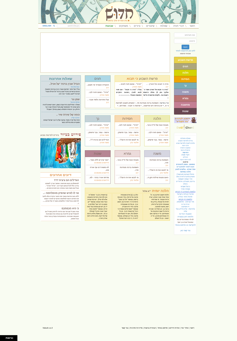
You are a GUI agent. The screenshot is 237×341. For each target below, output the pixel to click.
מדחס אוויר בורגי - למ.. (99, 177)
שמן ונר (75, 99)
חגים (185, 66)
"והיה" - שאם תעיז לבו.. (98, 92)
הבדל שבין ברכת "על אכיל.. (64, 83)
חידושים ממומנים (101, 163)
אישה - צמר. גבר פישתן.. (98, 132)
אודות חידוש (174, 328)
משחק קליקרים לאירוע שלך (185, 177)
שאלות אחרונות (60, 79)
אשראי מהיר (185, 189)
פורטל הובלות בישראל (185, 194)
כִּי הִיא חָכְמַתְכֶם (70, 208)
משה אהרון (104, 95)
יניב (107, 87)
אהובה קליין (75, 118)
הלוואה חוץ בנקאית (185, 217)
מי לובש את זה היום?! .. (128, 140)
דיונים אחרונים (60, 175)
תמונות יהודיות (185, 214)
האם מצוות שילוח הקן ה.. (157, 177)
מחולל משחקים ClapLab (185, 174)
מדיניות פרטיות (136, 328)
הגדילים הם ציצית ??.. (99, 140)
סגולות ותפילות (185, 138)
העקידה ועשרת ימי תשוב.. (98, 85)
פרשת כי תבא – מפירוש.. (129, 106)
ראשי (192, 26)
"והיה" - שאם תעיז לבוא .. (130, 84)
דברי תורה (178, 26)
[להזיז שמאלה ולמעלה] (2, 337)
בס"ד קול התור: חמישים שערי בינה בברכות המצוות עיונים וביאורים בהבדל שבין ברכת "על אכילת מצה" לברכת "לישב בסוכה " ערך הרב (62, 91)
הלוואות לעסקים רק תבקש (185, 192)
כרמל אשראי (185, 187)
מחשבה (185, 104)
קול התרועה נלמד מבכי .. (98, 100)
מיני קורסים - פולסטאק (185, 202)
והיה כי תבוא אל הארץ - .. (157, 84)
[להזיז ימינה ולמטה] (3, 339)
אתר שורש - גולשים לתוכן (185, 169)
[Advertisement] (105, 52)
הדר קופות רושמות (185, 179)
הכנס (185, 47)
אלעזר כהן (134, 142)
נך (185, 85)
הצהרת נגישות (150, 328)
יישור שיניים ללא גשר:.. (99, 160)
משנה (185, 92)
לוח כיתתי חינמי (185, 160)
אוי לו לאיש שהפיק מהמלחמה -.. (61, 193)
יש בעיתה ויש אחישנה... (152, 106)
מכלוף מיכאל (75, 102)
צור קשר (125, 328)
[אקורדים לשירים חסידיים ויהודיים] (185, 126)
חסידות (185, 79)
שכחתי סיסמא (185, 54)
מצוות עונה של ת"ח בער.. (157, 125)
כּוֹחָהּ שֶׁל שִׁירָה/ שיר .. (68, 114)
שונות (185, 111)
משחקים (123, 26)
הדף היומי (185, 145)
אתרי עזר (184, 328)
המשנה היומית (185, 148)
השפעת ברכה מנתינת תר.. (147, 103)
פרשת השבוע (185, 60)
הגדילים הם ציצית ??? (66, 180)
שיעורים (150, 26)
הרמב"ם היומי (185, 150)
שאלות (163, 26)
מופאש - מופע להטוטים (185, 164)
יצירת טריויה (185, 204)
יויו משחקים (185, 207)
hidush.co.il (48, 328)
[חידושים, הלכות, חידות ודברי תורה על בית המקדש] (185, 120)
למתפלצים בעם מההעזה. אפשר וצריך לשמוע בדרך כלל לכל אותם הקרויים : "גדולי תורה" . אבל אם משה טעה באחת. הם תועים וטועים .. (62, 185)
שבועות (109, 26)
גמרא (185, 98)
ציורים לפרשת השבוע (185, 141)
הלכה (185, 72)
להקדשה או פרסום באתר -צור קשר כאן (185, 228)
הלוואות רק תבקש (185, 199)
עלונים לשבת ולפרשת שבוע (185, 143)
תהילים (185, 157)
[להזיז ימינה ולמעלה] (3, 337)
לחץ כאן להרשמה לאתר (185, 51)
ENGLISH (47, 26)
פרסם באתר (163, 328)
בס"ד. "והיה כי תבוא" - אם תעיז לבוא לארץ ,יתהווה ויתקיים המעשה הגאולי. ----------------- (129, 92)
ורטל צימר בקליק (185, 197)
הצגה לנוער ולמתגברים (185, 167)
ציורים (137, 26)
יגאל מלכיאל (75, 87)
